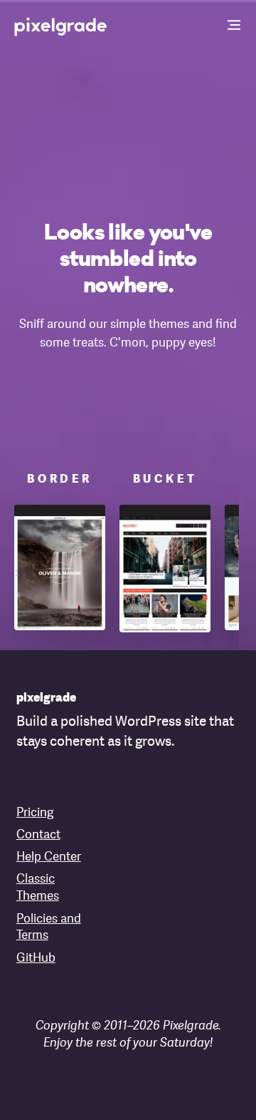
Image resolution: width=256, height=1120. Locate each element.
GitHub (35, 958)
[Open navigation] (235, 26)
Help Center (48, 857)
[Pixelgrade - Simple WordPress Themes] (61, 26)
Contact (38, 835)
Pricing (34, 813)
